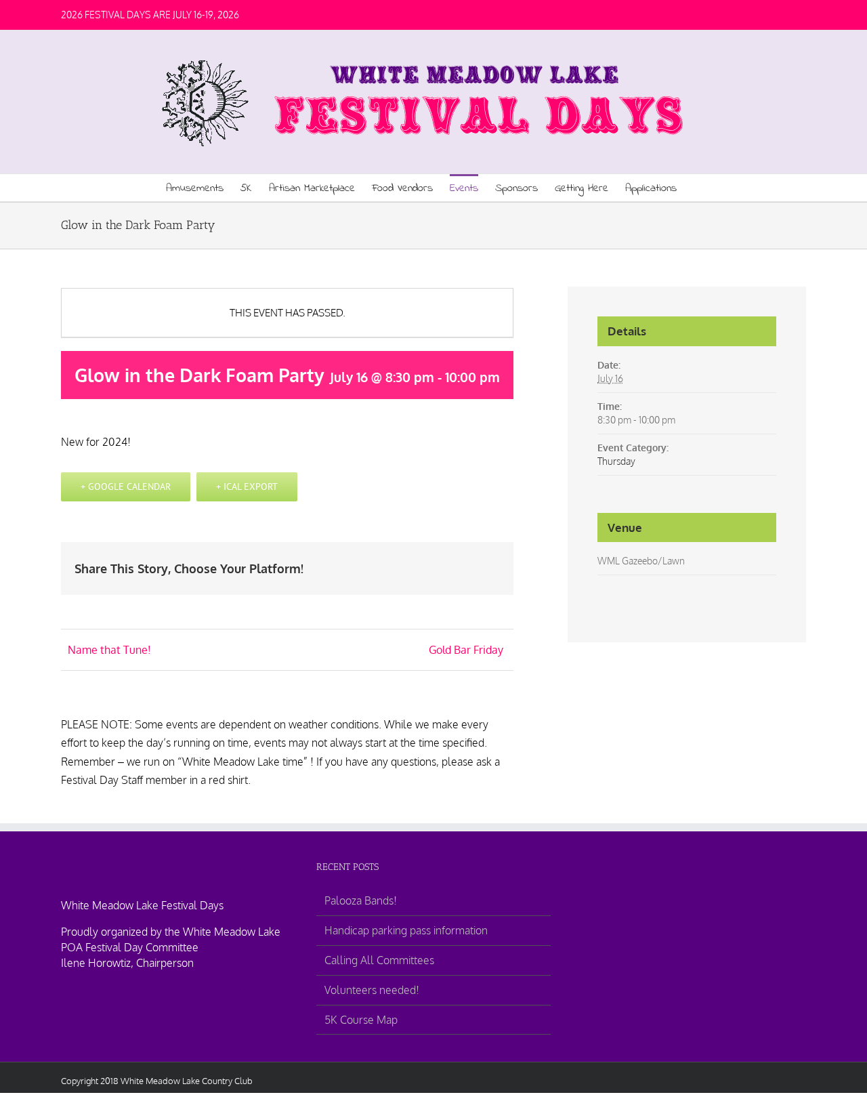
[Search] (698, 187)
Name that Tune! (109, 650)
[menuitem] (203, 187)
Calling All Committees (379, 960)
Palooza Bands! (360, 900)
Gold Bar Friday (466, 650)
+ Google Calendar (126, 486)
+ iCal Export (247, 486)
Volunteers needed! (371, 990)
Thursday (616, 461)
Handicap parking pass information (406, 930)
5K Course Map (361, 1020)
